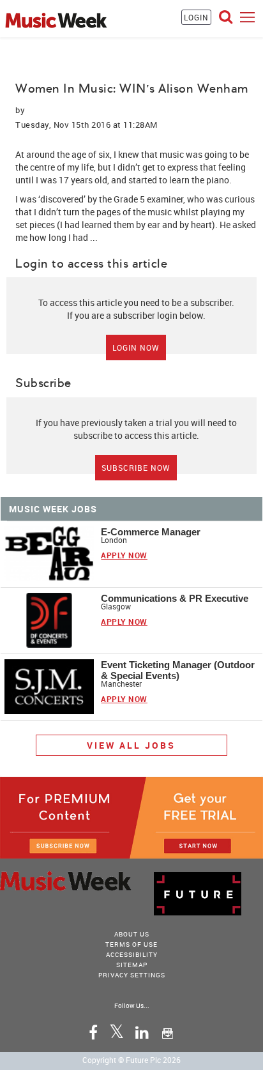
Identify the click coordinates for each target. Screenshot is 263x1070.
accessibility (132, 954)
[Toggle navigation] (247, 17)
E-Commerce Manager (150, 531)
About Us (131, 933)
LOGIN (196, 17)
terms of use (131, 944)
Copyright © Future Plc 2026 (131, 1060)
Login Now (136, 347)
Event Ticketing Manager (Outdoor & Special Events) (178, 670)
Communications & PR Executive (174, 598)
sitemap (131, 964)
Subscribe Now (135, 467)
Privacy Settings (131, 974)
